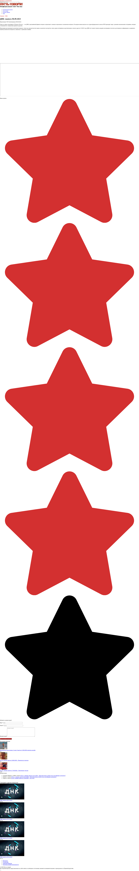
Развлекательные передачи (8, 9)
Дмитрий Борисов (7, 863)
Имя (1, 722)
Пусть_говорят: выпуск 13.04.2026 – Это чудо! (22, 778)
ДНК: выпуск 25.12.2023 (6, 819)
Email (2, 725)
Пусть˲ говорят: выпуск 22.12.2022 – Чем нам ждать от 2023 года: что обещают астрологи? (43, 775)
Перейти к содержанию (6, 0)
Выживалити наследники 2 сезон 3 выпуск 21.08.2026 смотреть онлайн (17, 750)
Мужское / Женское (6, 12)
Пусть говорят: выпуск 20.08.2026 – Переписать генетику (14, 760)
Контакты (5, 860)
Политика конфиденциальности (11, 864)
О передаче (5, 862)
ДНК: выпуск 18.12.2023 (6, 857)
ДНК (4, 13)
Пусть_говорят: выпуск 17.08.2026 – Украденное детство (14, 770)
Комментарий (3, 736)
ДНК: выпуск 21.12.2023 (6, 838)
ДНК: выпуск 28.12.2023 (6, 800)
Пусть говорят (5, 10)
